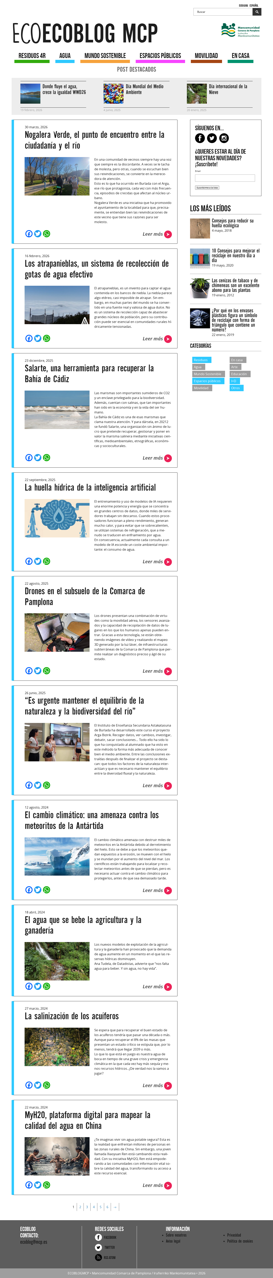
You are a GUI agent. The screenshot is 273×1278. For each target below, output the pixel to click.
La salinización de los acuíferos (72, 1016)
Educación (239, 374)
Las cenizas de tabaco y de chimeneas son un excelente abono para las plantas (235, 285)
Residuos (201, 360)
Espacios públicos (207, 381)
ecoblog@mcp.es (33, 1242)
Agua (197, 367)
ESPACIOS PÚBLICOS (160, 55)
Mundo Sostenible (207, 374)
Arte (234, 367)
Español (254, 5)
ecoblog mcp (85, 34)
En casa (237, 360)
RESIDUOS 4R (32, 55)
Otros (235, 388)
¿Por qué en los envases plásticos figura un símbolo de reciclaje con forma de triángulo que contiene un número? (234, 320)
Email (198, 170)
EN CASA (240, 55)
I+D (233, 381)
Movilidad (201, 388)
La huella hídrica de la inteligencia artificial (90, 487)
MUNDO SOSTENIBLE (105, 55)
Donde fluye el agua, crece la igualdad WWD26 (64, 89)
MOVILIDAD (206, 55)
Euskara (243, 5)
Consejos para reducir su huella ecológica (233, 223)
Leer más (153, 234)
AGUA (65, 55)
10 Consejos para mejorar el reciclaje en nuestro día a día (236, 255)
